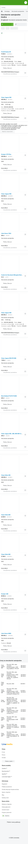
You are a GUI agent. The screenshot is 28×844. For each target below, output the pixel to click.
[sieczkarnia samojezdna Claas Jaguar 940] (14, 87)
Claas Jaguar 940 (6, 97)
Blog (3, 795)
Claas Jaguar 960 (3, 711)
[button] (25, 2)
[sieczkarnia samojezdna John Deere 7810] (14, 223)
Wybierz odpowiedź (7, 131)
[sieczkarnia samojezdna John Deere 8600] (14, 623)
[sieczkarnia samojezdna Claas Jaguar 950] (14, 183)
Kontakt (4, 757)
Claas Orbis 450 (5, 475)
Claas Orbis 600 (5, 514)
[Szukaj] (25, 7)
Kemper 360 (4, 594)
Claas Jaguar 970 (3, 735)
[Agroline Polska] (10, 2)
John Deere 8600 (6, 633)
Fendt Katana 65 (6, 52)
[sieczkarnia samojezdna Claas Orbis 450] (14, 464)
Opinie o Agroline (6, 792)
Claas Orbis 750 (2, 675)
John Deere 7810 (6, 233)
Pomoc (3, 754)
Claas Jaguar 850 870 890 (8, 358)
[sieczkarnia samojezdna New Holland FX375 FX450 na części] (14, 385)
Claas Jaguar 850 (3, 726)
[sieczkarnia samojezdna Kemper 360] (14, 583)
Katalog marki (5, 797)
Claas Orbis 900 (2, 684)
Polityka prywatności (7, 786)
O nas (3, 752)
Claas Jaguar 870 (3, 719)
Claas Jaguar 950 (6, 194)
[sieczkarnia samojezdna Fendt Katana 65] (14, 41)
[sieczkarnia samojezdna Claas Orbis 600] (14, 504)
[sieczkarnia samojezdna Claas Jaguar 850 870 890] (14, 347)
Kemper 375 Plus (6, 154)
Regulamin (4, 784)
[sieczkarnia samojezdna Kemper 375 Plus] (14, 143)
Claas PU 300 (3, 701)
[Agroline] (2, 11)
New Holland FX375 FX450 (9, 396)
